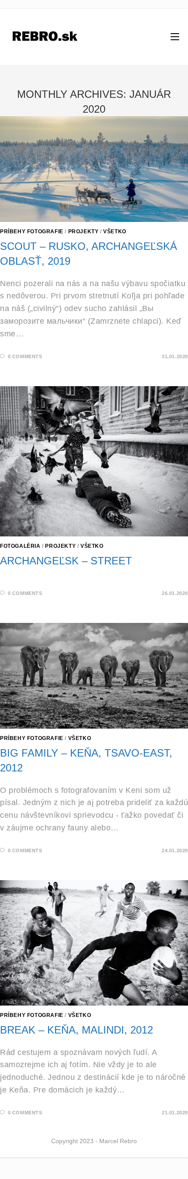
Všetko (114, 231)
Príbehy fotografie (31, 231)
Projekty (83, 231)
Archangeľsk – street (66, 561)
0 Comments (25, 356)
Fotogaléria (20, 546)
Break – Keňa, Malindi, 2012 (76, 1030)
